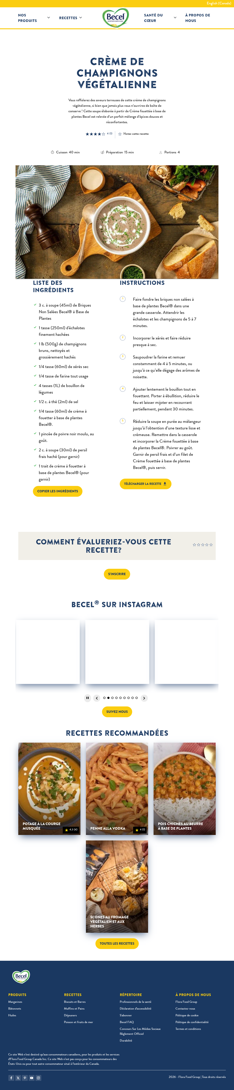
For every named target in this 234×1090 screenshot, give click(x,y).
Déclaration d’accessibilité (135, 1008)
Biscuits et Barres (75, 1002)
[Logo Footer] (22, 972)
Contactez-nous (185, 1008)
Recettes (68, 17)
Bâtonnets (14, 1008)
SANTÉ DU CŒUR (153, 17)
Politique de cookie (187, 1015)
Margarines (15, 1002)
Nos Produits (27, 17)
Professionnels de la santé (135, 1002)
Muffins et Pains (74, 1008)
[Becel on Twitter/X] (18, 1078)
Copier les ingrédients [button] (57, 491)
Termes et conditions (188, 1029)
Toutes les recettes (117, 943)
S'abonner (126, 1015)
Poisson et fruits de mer (78, 1022)
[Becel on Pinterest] (25, 1078)
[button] (48, 18)
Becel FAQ (127, 1022)
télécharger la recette (142, 484)
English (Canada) (219, 3)
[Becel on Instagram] (38, 1078)
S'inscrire (117, 574)
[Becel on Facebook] (11, 1078)
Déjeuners (70, 1015)
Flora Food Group (186, 1002)
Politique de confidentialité (192, 1022)
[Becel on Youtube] (32, 1078)
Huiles (12, 1015)
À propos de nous (197, 17)
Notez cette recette (136, 134)
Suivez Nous (117, 711)
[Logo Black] (117, 18)
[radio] (195, 546)
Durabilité (126, 1040)
